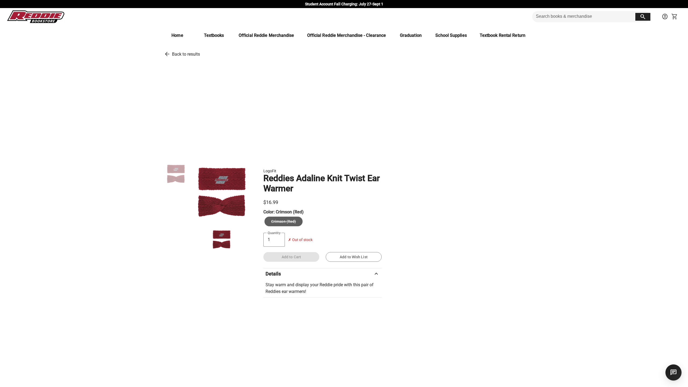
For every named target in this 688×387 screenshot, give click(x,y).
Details (322, 274)
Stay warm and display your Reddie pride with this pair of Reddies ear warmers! (320, 288)
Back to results (186, 54)
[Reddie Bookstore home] (35, 16)
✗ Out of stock (300, 240)
